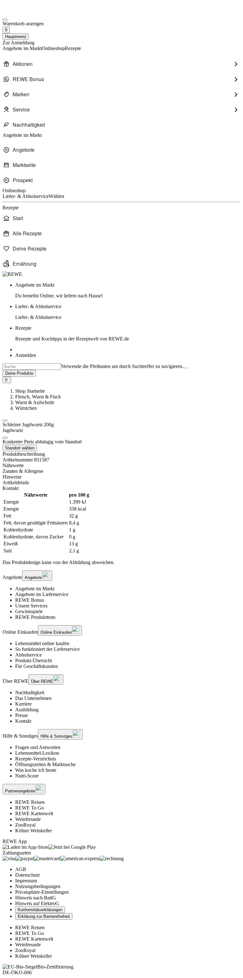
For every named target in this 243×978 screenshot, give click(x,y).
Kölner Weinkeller (33, 830)
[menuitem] (121, 64)
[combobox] (32, 366)
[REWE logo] (12, 274)
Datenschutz (27, 875)
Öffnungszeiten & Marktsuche (45, 764)
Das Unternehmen (33, 698)
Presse (21, 715)
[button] (5, 421)
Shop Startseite (30, 391)
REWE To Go (29, 807)
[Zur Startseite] (24, 12)
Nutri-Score (27, 775)
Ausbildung (27, 709)
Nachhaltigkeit (29, 692)
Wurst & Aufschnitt (34, 402)
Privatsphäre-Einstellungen (42, 892)
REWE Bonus (29, 600)
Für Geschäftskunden (36, 666)
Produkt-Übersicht (33, 660)
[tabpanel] (121, 523)
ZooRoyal (25, 825)
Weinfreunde (28, 819)
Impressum (26, 880)
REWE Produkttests (35, 617)
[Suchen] (186, 368)
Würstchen (26, 408)
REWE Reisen (30, 802)
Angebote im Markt (34, 588)
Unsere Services (31, 605)
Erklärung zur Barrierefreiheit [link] (44, 916)
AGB (20, 869)
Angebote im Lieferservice (41, 594)
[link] (127, 290)
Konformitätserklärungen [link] (40, 909)
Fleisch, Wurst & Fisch (38, 396)
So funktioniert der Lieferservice (47, 649)
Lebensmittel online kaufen (42, 643)
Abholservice (28, 654)
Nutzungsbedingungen (37, 886)
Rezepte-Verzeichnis (35, 758)
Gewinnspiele (29, 611)
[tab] (121, 465)
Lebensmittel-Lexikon (37, 753)
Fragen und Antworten (37, 747)
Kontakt (23, 721)
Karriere (23, 704)
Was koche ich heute (35, 770)
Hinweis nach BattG (35, 897)
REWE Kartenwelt (34, 813)
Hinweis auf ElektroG (37, 903)
